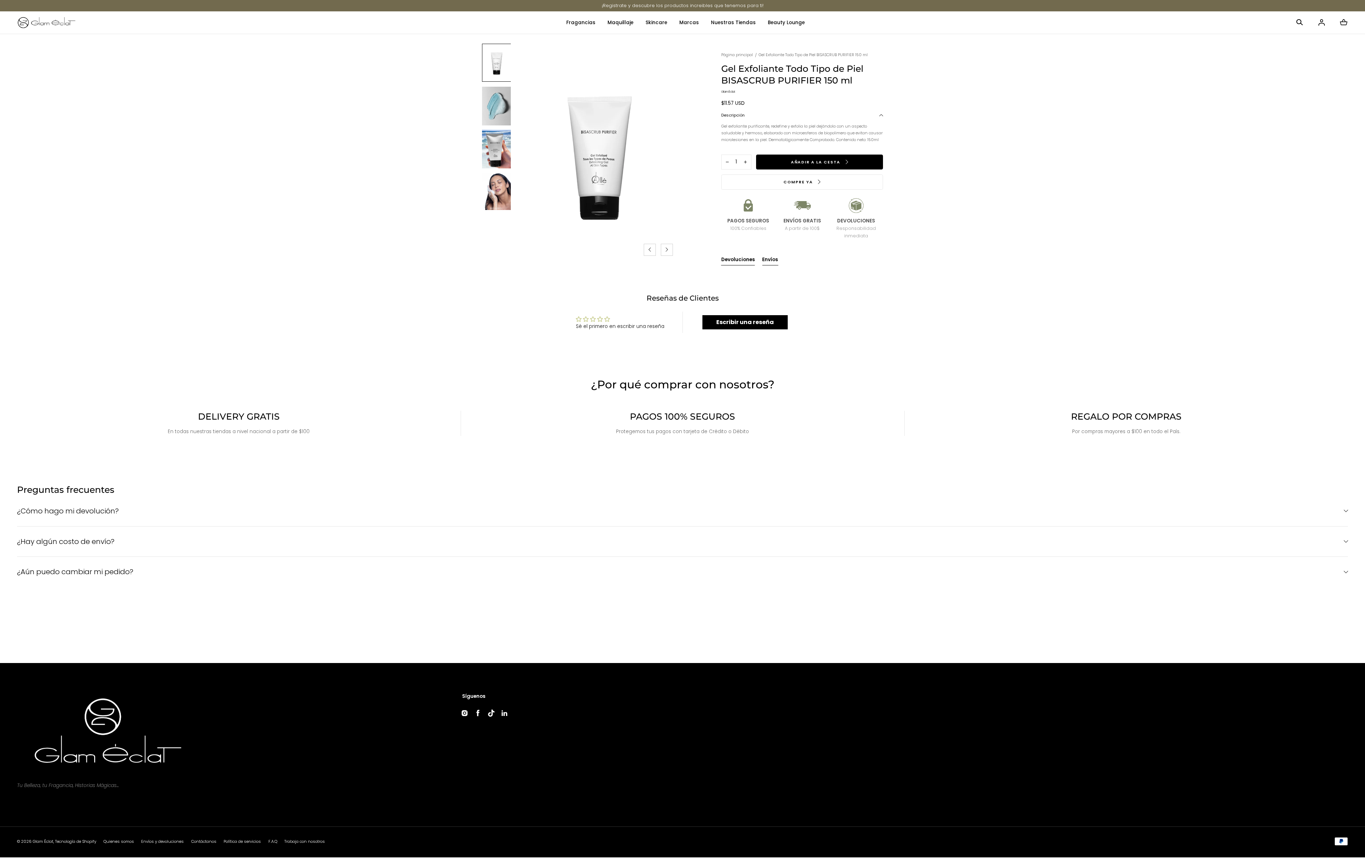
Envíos (770, 259)
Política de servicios (242, 841)
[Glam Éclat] (46, 22)
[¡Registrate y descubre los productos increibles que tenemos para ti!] (682, 6)
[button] (1299, 22)
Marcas (689, 22)
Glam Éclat (43, 841)
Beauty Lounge (786, 22)
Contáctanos (203, 841)
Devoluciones (738, 259)
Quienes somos (118, 841)
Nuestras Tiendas (733, 22)
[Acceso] (1321, 22)
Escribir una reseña (745, 322)
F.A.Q (272, 841)
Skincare (656, 22)
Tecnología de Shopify (75, 841)
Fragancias (580, 22)
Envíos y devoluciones (162, 841)
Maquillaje (620, 22)
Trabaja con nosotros (304, 841)
